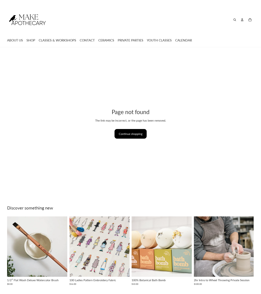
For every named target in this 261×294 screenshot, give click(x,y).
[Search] (235, 20)
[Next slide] (124, 247)
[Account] (242, 20)
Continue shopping (130, 133)
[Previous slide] (74, 247)
